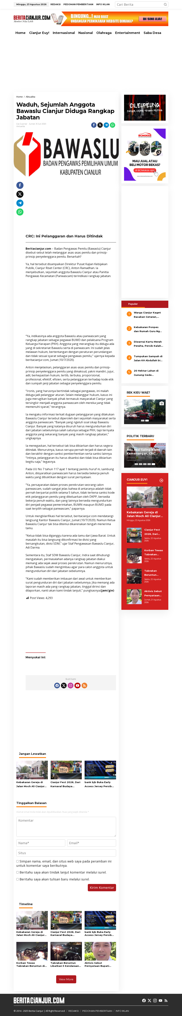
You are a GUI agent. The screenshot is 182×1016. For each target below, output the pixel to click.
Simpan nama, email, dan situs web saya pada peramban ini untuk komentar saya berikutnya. (63, 863)
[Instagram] (70, 685)
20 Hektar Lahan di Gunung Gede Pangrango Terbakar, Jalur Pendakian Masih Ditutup (148, 373)
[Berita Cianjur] (32, 18)
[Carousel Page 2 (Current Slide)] (147, 420)
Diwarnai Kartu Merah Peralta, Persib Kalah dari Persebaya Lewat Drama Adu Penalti (148, 344)
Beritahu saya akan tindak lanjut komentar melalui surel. (63, 872)
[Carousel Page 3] (145, 464)
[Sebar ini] (94, 125)
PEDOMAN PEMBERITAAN (97, 1010)
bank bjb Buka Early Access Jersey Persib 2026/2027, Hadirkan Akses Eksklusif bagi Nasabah (98, 785)
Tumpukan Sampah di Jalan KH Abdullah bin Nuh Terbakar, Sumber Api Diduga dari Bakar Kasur (148, 359)
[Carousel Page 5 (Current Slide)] (153, 464)
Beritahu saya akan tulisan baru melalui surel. (55, 879)
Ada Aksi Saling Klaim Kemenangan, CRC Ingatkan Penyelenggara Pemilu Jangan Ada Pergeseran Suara (144, 452)
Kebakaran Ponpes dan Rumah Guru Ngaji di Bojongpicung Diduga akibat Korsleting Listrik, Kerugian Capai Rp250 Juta (148, 330)
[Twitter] (64, 685)
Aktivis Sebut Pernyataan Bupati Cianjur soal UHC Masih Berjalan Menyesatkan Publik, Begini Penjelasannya (99, 964)
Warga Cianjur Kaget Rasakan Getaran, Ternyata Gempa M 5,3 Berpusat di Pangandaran (148, 315)
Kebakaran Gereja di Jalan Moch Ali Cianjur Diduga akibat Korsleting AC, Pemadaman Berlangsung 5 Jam (30, 785)
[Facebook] (57, 685)
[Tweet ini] (100, 125)
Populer (133, 303)
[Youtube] (77, 685)
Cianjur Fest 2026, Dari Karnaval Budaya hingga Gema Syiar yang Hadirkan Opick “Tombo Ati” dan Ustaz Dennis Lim (65, 785)
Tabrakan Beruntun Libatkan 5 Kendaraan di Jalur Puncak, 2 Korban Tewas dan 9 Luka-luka (64, 964)
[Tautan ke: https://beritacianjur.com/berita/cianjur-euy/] (161, 480)
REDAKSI (73, 1010)
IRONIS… (133, 416)
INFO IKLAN (122, 1010)
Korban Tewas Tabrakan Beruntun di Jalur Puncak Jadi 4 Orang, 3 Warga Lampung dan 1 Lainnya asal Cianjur (31, 964)
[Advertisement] (91, 64)
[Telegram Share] (106, 125)
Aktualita (20, 126)
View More (66, 979)
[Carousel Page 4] (149, 464)
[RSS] (84, 685)
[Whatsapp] (112, 125)
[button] (165, 4)
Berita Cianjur (36, 1010)
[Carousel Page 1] (142, 420)
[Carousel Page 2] (140, 464)
